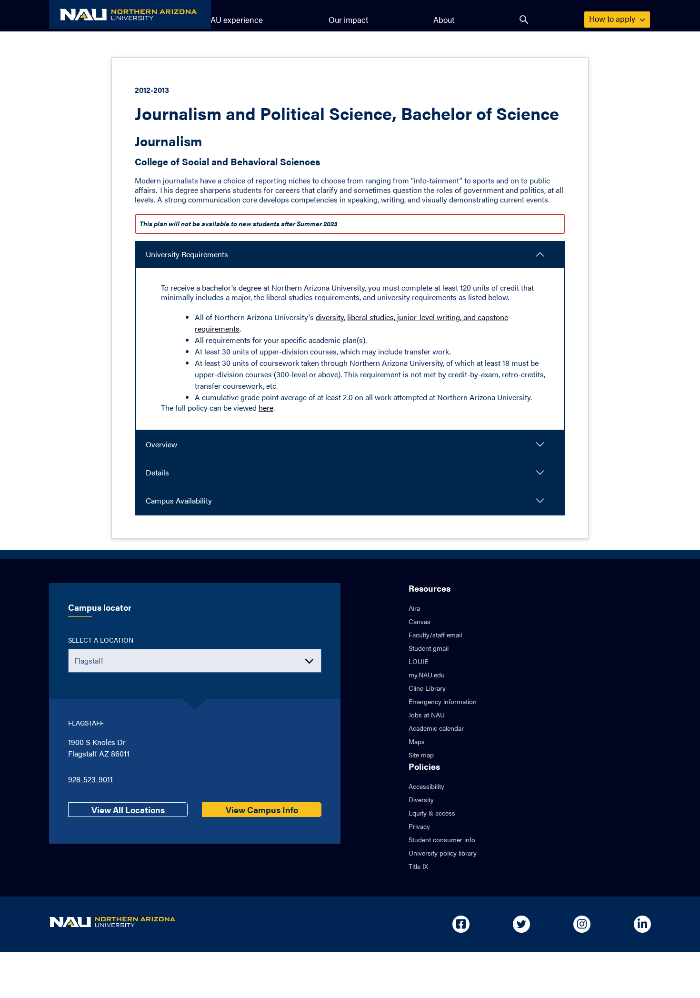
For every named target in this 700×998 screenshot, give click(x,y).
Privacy (419, 826)
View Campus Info (262, 810)
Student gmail (429, 648)
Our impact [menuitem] (348, 19)
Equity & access (432, 812)
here (266, 407)
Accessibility (426, 786)
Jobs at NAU (427, 714)
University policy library (443, 852)
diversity (330, 317)
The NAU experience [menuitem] (226, 19)
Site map (421, 754)
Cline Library (427, 688)
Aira (414, 608)
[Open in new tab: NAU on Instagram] (581, 924)
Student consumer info (442, 839)
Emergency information (443, 701)
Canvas (419, 621)
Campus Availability (179, 500)
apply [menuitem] (613, 18)
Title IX (418, 866)
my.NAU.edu (427, 674)
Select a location (100, 639)
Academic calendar (436, 728)
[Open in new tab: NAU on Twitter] (521, 924)
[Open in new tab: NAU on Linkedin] (642, 924)
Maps (417, 741)
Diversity (421, 799)
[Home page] (130, 14)
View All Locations (128, 810)
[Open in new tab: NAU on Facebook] (461, 924)
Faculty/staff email (435, 634)
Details (157, 472)
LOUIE (418, 661)
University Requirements (187, 254)
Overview (161, 444)
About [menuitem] (443, 19)
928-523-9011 (90, 779)
